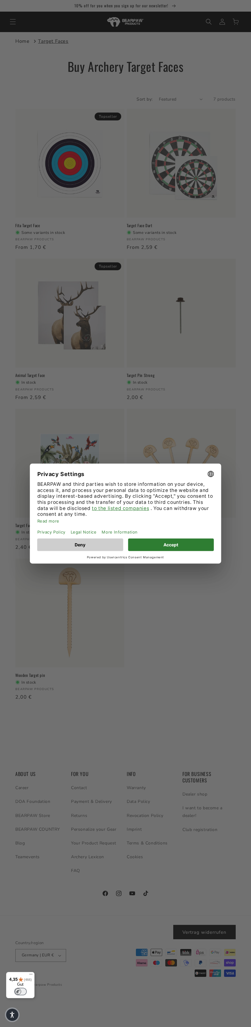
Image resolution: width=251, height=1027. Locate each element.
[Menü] (31, 975)
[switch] (20, 991)
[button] (12, 1014)
